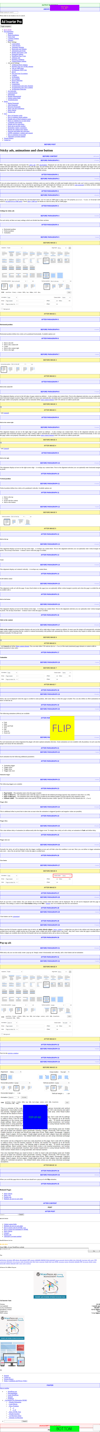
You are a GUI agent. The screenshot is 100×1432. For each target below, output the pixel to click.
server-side (3, 1263)
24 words (97, 948)
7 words (97, 752)
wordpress (28, 1263)
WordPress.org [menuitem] (12, 1391)
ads (14, 1260)
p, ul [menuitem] (14, 1410)
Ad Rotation (15, 77)
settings (8, 1263)
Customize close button (15, 122)
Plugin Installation (13, 35)
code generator (79, 185)
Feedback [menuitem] (11, 1398)
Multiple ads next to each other (13, 1199)
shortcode (13, 1263)
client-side (79, 1260)
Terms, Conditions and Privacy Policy (15, 1381)
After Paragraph (13, 105)
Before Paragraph (13, 103)
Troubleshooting (13, 100)
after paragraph (23, 1260)
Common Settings (13, 38)
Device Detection (17, 80)
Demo (6, 101)
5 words (97, 779)
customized (16, 916)
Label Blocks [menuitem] (13, 1404)
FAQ (5, 114)
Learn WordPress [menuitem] (13, 1395)
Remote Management (14, 96)
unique (20, 1263)
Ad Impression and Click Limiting (22, 87)
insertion (66, 1261)
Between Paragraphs (14, 107)
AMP (28, 1260)
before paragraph (50, 1260)
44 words (97, 844)
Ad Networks (12, 91)
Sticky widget (57, 929)
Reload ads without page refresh (18, 129)
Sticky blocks (12, 110)
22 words (97, 806)
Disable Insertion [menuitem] (14, 1414)
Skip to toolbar (4, 1388)
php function (85, 1261)
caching (71, 1260)
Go (94, 1251)
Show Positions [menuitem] (14, 1406)
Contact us (7, 140)
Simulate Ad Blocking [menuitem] (16, 1417)
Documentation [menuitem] (12, 1393)
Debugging (11, 94)
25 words (97, 825)
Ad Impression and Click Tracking (22, 86)
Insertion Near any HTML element (22, 66)
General (5, 413)
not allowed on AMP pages (14, 201)
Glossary (10, 40)
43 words (97, 544)
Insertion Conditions (18, 59)
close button (84, 1260)
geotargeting (42, 1261)
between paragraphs (59, 1260)
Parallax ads (11, 112)
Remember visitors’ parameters (17, 128)
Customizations (12, 93)
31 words (97, 737)
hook (50, 1262)
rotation (94, 1261)
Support (6, 1375)
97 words (97, 160)
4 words (97, 912)
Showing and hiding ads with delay (19, 131)
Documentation (8, 31)
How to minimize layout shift (17, 135)
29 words (97, 463)
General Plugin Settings (19, 61)
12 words (97, 329)
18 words (97, 1174)
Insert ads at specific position (16, 126)
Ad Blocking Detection (19, 89)
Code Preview (16, 45)
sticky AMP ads (32, 201)
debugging (9, 1262)
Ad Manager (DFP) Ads (19, 70)
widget (24, 1263)
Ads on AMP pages (18, 68)
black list (67, 1260)
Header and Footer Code (19, 52)
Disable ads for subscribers (16, 124)
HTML (56, 1262)
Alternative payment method (16, 136)
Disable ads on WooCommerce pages (19, 119)
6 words (97, 709)
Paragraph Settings (17, 54)
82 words (97, 624)
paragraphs (77, 1262)
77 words (97, 391)
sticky (17, 1263)
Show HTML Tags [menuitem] (15, 1412)
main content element (47, 399)
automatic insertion (40, 1260)
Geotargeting (16, 84)
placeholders (43, 165)
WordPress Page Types (19, 56)
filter (34, 1262)
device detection (16, 1261)
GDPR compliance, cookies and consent (20, 133)
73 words (97, 178)
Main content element (22, 646)
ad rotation (9, 1260)
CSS (95, 1260)
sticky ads (32, 165)
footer (37, 1262)
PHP (81, 1262)
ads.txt (14, 72)
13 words (97, 215)
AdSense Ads (16, 58)
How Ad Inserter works (15, 115)
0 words (97, 237)
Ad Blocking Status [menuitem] (15, 1416)
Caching (14, 75)
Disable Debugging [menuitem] (15, 1402)
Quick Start (11, 37)
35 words (97, 694)
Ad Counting (16, 79)
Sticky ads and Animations (16, 108)
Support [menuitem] (10, 1397)
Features (10, 33)
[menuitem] (52, 1421)
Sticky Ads (15, 82)
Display (48, 903)
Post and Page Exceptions (20, 73)
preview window (13, 1053)
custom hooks (3, 1261)
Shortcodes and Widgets (19, 49)
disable (22, 1261)
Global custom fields (14, 98)
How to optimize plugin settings (17, 117)
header (47, 1262)
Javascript (71, 1262)
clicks (74, 1260)
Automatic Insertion (18, 47)
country (92, 1260)
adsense (17, 1260)
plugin (90, 1262)
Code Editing (16, 44)
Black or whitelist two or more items (19, 121)
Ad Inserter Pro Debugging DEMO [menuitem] (16, 1400)
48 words (97, 195)
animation (32, 1260)
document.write (28, 1262)
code (89, 1260)
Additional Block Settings (20, 65)
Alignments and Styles (19, 51)
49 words (97, 897)
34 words (97, 583)
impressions (61, 1261)
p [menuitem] (13, 1408)
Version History (9, 138)
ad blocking (3, 1260)
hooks (53, 1261)
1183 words (96, 156)
